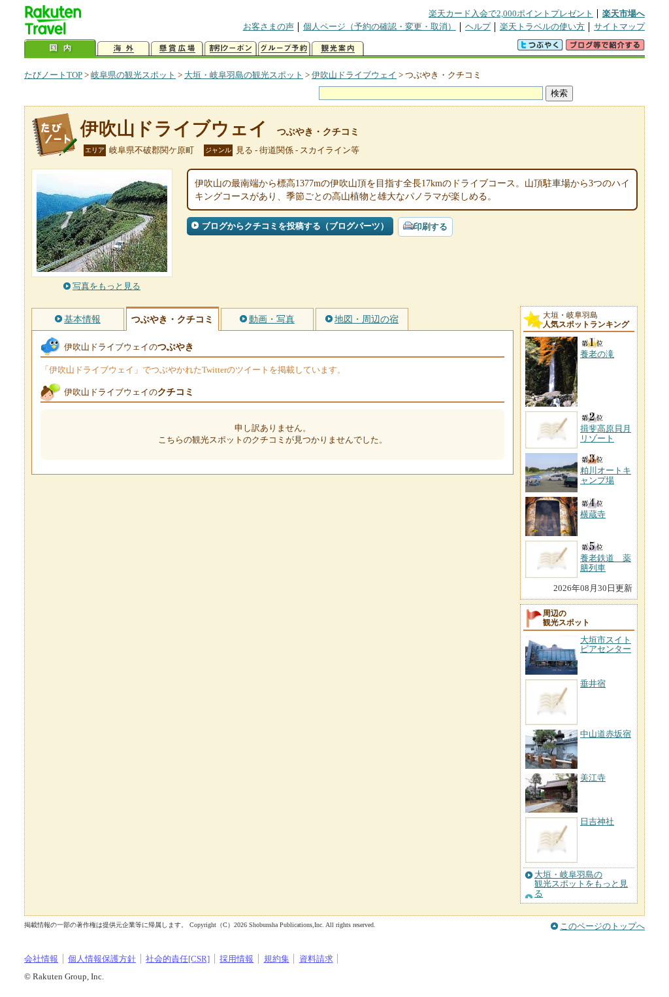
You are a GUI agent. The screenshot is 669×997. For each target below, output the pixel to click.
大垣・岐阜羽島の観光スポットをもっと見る (581, 884)
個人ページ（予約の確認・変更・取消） (379, 26)
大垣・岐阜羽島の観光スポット (243, 75)
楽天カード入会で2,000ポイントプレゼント (511, 13)
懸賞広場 (177, 48)
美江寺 (593, 778)
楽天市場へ (623, 13)
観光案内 (338, 48)
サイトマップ (619, 26)
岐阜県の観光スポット (133, 75)
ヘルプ (478, 26)
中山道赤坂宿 (605, 734)
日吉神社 (597, 821)
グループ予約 (284, 48)
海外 (123, 48)
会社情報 (41, 959)
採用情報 (236, 959)
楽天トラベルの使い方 (542, 26)
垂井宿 (593, 683)
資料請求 (316, 959)
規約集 (276, 959)
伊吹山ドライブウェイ (354, 75)
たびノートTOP (53, 75)
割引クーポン (230, 48)
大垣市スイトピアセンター (605, 644)
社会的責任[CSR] (178, 959)
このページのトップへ (602, 926)
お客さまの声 (268, 26)
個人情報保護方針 (102, 959)
